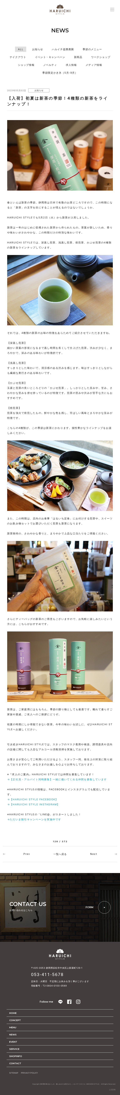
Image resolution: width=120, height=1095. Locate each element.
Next (93, 854)
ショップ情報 (26, 64)
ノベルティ (50, 64)
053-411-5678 (47, 974)
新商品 (78, 57)
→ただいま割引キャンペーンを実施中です (34, 819)
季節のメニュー (92, 49)
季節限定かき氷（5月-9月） (60, 72)
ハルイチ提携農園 (63, 49)
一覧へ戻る (60, 854)
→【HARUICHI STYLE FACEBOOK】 (32, 799)
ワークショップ (100, 57)
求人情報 (71, 64)
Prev (26, 854)
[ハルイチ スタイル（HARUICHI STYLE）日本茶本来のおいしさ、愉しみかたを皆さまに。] (60, 9)
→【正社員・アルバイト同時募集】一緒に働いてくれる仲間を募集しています (57, 779)
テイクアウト (18, 57)
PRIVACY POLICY (29, 1073)
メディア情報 (94, 64)
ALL (20, 49)
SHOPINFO (15, 1056)
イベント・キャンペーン (50, 57)
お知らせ (37, 49)
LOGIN (112, 1089)
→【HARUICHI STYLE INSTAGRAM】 (33, 804)
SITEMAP (13, 1073)
